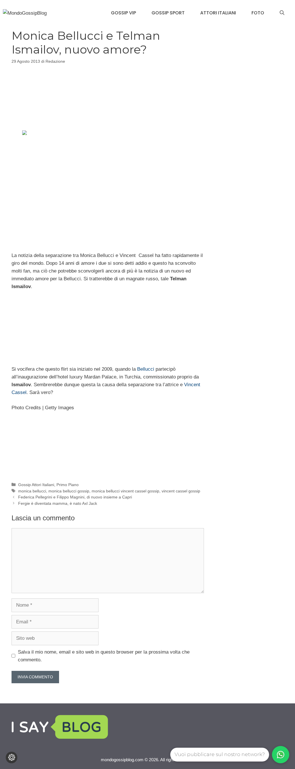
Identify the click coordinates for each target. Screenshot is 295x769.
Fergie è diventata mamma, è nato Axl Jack (57, 503)
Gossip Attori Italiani (36, 484)
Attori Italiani (218, 12)
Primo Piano (67, 484)
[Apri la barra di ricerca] (282, 13)
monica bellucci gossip (68, 491)
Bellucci (145, 369)
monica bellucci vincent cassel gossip (125, 491)
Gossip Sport (168, 12)
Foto (257, 12)
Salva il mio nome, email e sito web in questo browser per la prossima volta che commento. (104, 656)
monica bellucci (32, 491)
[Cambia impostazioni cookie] (11, 757)
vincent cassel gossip (181, 491)
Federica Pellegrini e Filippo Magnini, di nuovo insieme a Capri (75, 497)
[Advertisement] (108, 96)
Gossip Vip (123, 12)
